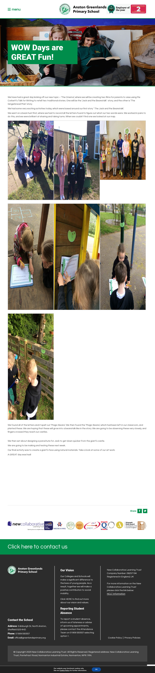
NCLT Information (116, 594)
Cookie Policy (115, 638)
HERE (69, 599)
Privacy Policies (132, 638)
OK (96, 669)
